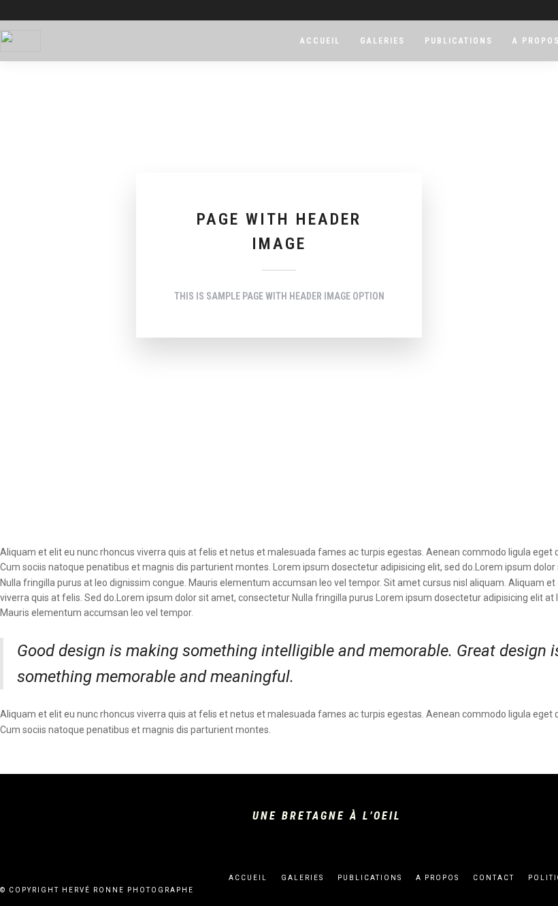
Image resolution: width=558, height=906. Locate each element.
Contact (493, 877)
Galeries (382, 41)
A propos (437, 877)
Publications (459, 41)
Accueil (320, 41)
